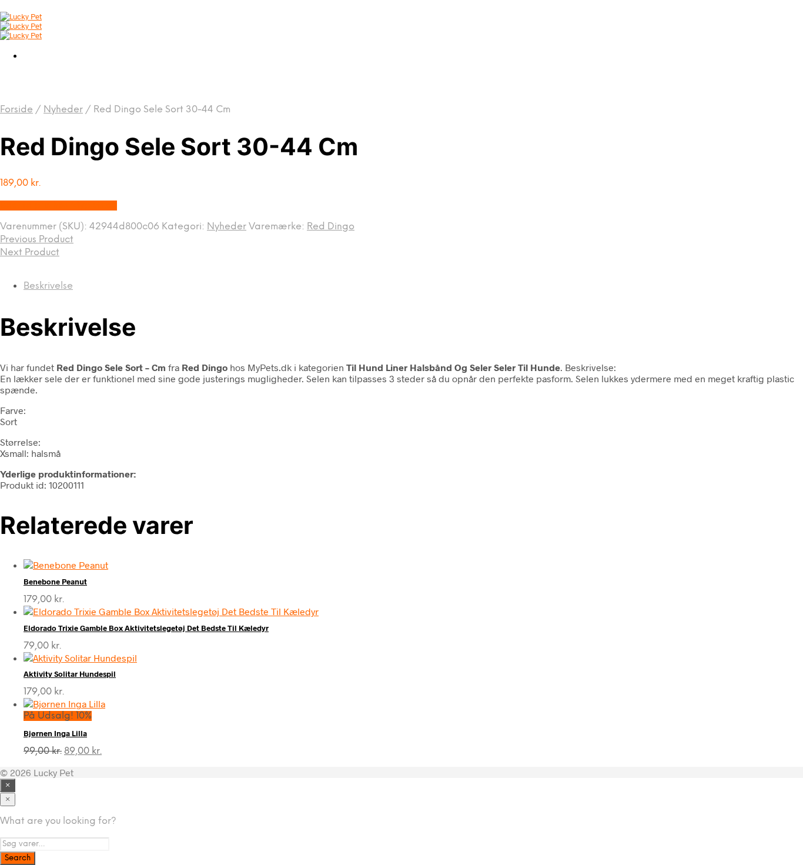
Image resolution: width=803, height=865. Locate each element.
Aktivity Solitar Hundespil (70, 674)
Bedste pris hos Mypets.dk (58, 206)
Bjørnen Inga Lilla (55, 733)
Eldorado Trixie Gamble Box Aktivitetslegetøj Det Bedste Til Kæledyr (146, 628)
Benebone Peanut (55, 581)
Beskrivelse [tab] (48, 286)
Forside (16, 110)
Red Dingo (330, 227)
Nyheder (63, 110)
